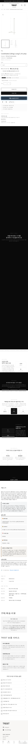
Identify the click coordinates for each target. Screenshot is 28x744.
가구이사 (4, 739)
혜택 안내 (11, 73)
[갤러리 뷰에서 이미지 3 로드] (14, 44)
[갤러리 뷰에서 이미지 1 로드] (5, 44)
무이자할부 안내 (17, 73)
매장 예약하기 (3, 119)
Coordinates (9, 58)
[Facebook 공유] (2, 102)
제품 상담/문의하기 (14, 98)
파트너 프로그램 (5, 736)
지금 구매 (14, 93)
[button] (2, 5)
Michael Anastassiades (11, 56)
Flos (2, 50)
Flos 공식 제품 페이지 (14, 570)
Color (2, 62)
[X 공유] (6, 102)
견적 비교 (4, 737)
